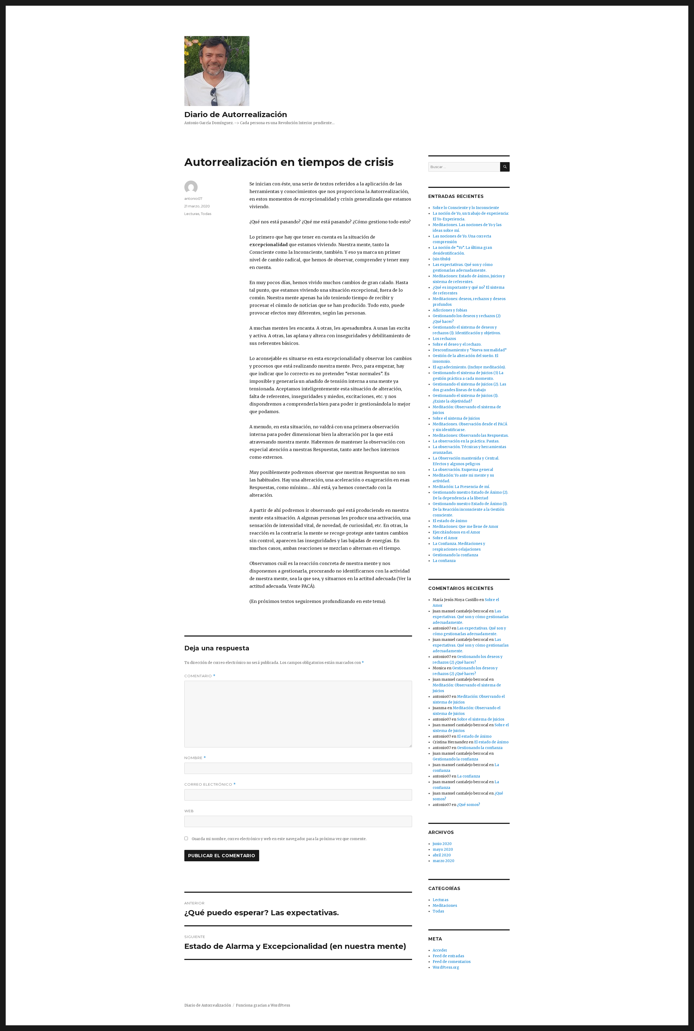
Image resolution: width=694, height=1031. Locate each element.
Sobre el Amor (445, 538)
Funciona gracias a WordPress (263, 1005)
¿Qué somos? (468, 804)
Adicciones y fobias (450, 310)
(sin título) (441, 259)
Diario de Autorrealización (235, 114)
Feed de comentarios (452, 961)
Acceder (440, 950)
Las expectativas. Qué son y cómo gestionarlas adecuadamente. (471, 617)
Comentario (200, 676)
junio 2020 (442, 843)
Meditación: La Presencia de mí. (461, 486)
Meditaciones (445, 905)
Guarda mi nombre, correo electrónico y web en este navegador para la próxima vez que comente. (279, 839)
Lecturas (191, 213)
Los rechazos (444, 338)
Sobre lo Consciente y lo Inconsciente (466, 207)
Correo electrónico (210, 784)
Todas (206, 213)
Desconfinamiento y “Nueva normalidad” (470, 350)
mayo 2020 (443, 849)
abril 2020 (442, 855)
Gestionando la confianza (455, 555)
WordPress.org (446, 967)
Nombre (195, 758)
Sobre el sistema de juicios (456, 418)
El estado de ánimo (450, 521)
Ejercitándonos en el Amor (456, 532)
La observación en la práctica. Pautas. (466, 441)
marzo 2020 (443, 861)
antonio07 (193, 198)
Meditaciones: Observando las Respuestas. (471, 435)
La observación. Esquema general (463, 469)
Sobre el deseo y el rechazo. (457, 344)
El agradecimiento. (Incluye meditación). (469, 367)
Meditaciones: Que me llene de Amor (466, 526)
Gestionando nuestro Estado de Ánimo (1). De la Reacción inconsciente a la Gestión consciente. (470, 510)
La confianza (444, 560)
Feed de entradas (448, 956)
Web (189, 811)
